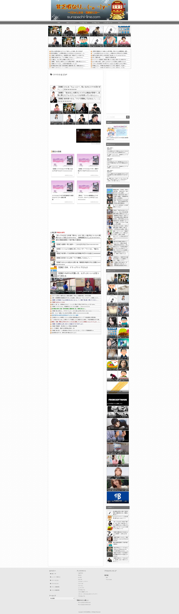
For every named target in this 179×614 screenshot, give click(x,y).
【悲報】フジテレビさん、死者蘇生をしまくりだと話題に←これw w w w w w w (71, 306)
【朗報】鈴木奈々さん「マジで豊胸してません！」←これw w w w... (67, 57)
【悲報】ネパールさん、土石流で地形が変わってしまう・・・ (65, 63)
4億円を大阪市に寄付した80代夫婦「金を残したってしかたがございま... (109, 55)
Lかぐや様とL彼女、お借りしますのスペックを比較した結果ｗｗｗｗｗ (109, 61)
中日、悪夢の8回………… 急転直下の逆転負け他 (104, 57)
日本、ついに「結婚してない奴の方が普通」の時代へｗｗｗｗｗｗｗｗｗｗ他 (70, 313)
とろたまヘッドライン (83, 581)
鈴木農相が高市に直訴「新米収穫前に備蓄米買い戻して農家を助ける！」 (68, 65)
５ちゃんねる (109, 579)
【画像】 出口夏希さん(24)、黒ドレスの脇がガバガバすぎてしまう (67, 323)
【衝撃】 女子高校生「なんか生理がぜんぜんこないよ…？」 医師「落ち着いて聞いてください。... (75, 300)
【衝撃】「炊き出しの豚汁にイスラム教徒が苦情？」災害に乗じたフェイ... (68, 61)
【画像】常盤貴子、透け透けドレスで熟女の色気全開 (64, 326)
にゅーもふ (80, 585)
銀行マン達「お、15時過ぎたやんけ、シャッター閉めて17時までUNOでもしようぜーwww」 (74, 304)
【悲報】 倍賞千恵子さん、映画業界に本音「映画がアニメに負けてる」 (68, 55)
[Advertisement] (75, 80)
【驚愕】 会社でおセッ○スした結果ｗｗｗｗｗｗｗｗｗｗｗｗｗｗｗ (67, 67)
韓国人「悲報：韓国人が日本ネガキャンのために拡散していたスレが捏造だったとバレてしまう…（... (76, 321)
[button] (128, 117)
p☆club (80, 577)
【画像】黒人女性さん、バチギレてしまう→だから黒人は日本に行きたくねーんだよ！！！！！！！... (76, 310)
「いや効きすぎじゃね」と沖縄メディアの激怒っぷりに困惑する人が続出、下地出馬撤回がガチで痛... (76, 319)
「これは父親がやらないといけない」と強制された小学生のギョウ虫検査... (110, 53)
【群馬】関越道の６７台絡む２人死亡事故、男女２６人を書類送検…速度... (110, 51)
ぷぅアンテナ (81, 587)
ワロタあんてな (81, 596)
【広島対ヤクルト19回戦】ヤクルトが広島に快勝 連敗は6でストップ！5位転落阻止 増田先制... (74, 317)
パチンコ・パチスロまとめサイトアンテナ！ (88, 594)
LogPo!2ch (80, 573)
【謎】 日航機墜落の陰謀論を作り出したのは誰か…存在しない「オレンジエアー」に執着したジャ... (75, 297)
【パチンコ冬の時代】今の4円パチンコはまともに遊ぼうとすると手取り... (109, 63)
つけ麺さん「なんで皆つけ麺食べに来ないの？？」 (63, 59)
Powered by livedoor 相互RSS (57, 335)
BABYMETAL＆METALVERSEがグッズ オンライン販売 (65, 315)
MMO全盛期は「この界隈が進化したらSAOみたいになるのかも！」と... (68, 53)
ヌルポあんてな (81, 589)
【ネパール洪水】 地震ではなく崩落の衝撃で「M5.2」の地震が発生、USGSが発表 (71, 295)
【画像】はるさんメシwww (58, 302)
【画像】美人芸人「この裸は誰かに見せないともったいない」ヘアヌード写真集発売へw (72, 330)
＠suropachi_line (116, 137)
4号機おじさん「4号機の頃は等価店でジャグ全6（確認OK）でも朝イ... (109, 65)
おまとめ (80, 579)
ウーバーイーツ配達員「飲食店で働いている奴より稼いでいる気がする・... (110, 59)
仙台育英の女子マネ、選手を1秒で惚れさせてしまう (64, 332)
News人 (80, 575)
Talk (107, 577)
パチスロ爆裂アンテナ (83, 591)
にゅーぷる (80, 583)
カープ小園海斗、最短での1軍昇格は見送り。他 (63, 328)
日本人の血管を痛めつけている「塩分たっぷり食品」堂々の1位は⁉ (66, 51)
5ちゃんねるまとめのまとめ (84, 604)
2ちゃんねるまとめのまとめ (84, 602)
